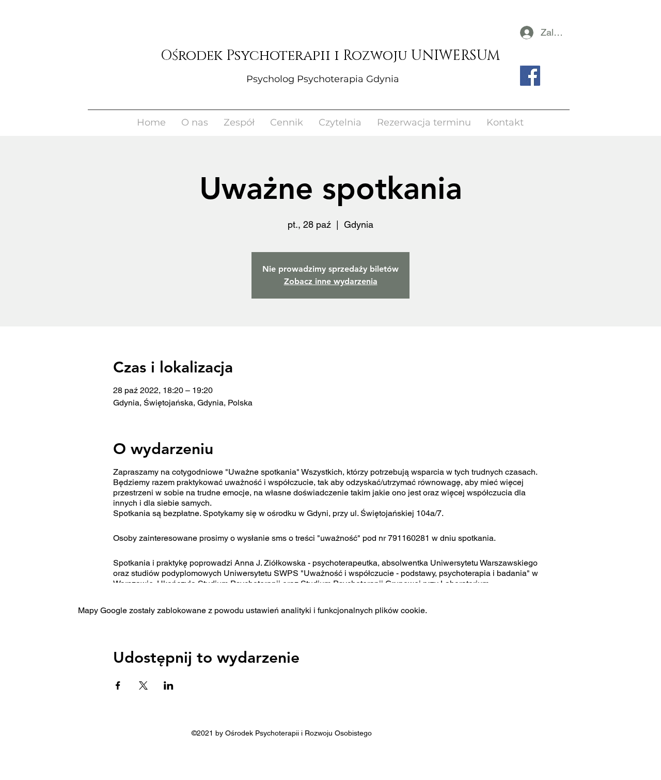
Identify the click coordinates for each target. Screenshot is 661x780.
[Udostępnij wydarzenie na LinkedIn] (169, 685)
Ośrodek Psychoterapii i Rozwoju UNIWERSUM (330, 55)
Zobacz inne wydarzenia (330, 281)
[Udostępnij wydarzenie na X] (143, 685)
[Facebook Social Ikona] (530, 76)
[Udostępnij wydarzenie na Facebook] (118, 685)
